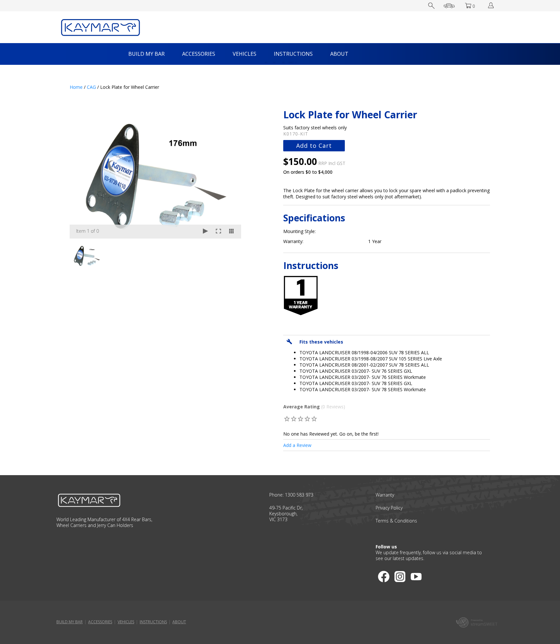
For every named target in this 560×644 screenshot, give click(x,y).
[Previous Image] (80, 173)
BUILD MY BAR (146, 53)
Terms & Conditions (396, 521)
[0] (287, 418)
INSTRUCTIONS (293, 53)
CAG (91, 87)
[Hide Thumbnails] (231, 231)
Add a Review (297, 445)
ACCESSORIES (198, 53)
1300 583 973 (299, 495)
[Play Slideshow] (205, 231)
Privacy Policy (389, 508)
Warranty (385, 495)
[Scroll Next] (230, 255)
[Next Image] (230, 173)
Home (76, 87)
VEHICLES (244, 53)
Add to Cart (314, 145)
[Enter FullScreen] (218, 231)
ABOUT (339, 53)
